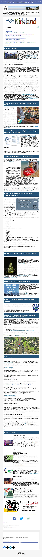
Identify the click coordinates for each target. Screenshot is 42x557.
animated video (35, 126)
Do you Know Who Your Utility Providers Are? (13, 39)
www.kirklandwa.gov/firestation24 (10, 395)
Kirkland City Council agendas (32, 55)
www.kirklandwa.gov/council (27, 97)
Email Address (5, 538)
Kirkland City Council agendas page (28, 94)
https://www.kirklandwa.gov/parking (23, 188)
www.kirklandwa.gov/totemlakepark (25, 384)
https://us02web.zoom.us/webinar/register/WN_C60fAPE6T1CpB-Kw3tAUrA (22, 330)
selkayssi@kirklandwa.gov (28, 190)
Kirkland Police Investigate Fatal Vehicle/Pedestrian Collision (15, 40)
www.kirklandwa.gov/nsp (9, 367)
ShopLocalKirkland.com (20, 464)
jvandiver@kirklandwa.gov (32, 442)
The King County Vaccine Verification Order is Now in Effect (15, 32)
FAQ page (8, 127)
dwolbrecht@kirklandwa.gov (12, 527)
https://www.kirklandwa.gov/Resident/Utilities (26, 295)
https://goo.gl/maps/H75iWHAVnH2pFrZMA (11, 277)
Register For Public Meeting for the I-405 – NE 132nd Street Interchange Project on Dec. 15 (20, 42)
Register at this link (27, 423)
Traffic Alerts (8, 43)
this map (26, 293)
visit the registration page (34, 473)
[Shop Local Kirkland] (21, 511)
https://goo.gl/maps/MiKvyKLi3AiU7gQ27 (25, 275)
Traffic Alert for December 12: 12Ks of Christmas (13, 35)
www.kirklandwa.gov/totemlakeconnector (11, 384)
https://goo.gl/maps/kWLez (22, 263)
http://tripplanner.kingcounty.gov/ (9, 189)
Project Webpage (6, 335)
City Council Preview (9, 31)
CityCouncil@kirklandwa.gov (33, 98)
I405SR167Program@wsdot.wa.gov (21, 335)
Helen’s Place (14, 211)
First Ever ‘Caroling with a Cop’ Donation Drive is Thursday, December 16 (17, 36)
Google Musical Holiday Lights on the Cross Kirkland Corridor (16, 38)
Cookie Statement (30, 2)
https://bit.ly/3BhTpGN (23, 449)
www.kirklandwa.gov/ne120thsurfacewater (12, 401)
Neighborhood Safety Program (8, 362)
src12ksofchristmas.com (11, 161)
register (20, 439)
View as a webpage (21, 15)
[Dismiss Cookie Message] (40, 1)
